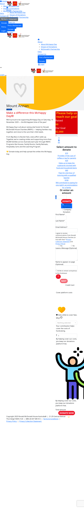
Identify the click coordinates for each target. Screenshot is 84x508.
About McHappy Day (18, 12)
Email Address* (61, 227)
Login (10, 32)
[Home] (18, 3)
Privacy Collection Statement (63, 241)
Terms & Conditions (50, 419)
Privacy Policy (60, 244)
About (8, 10)
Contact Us (10, 22)
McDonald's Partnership (19, 17)
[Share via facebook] (6, 109)
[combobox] (66, 323)
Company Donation (67, 210)
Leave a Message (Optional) (66, 248)
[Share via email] (10, 109)
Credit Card (69, 285)
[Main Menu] (1, 67)
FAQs (8, 20)
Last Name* (60, 221)
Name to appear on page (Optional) (65, 263)
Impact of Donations (18, 15)
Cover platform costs (64, 292)
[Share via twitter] (8, 109)
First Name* (60, 214)
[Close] (5, 75)
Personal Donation (67, 206)
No (73, 246)
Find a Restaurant (14, 25)
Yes (61, 246)
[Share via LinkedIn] (11, 109)
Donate (10, 29)
